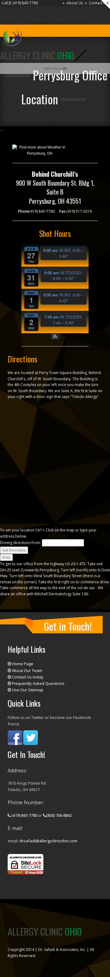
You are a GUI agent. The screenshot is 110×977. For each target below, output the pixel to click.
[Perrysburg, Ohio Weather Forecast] (39, 150)
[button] (55, 337)
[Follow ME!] (30, 737)
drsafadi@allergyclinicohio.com (48, 841)
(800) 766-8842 (59, 815)
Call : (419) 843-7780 (20, 3)
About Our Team (27, 670)
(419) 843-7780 (24, 815)
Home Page (22, 663)
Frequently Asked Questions (38, 683)
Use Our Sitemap (27, 690)
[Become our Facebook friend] (15, 737)
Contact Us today (27, 677)
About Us (75, 3)
